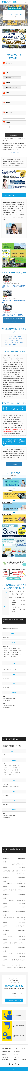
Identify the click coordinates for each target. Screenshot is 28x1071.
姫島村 (21, 342)
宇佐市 (16, 340)
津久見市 (15, 338)
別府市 (10, 336)
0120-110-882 (13, 481)
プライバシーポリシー (19, 1057)
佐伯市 (5, 338)
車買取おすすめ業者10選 (20, 1060)
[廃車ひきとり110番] (9, 2)
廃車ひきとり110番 (17, 1069)
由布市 (12, 342)
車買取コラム (5, 1060)
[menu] (26, 2)
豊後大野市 (6, 342)
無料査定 (12, 485)
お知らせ (4, 1054)
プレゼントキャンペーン (20, 1048)
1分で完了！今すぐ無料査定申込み (14, 1000)
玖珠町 (14, 344)
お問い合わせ (5, 1057)
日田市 (19, 336)
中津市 (14, 336)
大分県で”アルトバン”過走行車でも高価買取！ (13, 287)
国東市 (16, 342)
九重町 (10, 344)
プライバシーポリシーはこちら (14, 152)
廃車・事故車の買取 (6, 1048)
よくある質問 (14, 464)
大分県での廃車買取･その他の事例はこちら (14, 320)
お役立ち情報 (17, 1051)
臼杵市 (10, 338)
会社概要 (16, 1054)
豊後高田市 (6, 340)
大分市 (5, 336)
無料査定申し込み (6, 1051)
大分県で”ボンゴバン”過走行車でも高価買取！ (13, 301)
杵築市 (12, 340)
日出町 (5, 344)
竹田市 (20, 338)
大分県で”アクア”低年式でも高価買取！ (13, 315)
